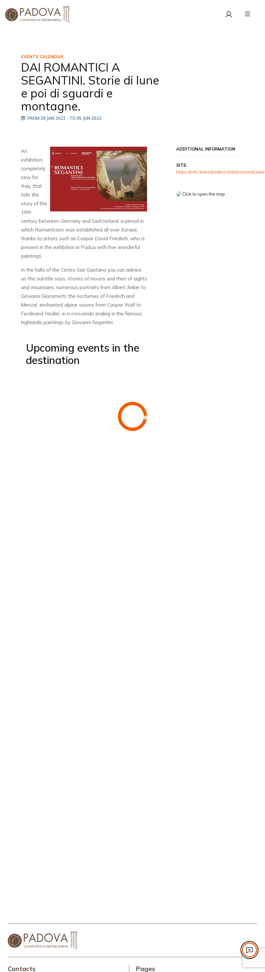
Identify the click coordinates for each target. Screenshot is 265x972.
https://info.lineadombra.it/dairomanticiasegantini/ (210, 168)
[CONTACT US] (249, 950)
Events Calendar (42, 56)
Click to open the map (203, 194)
